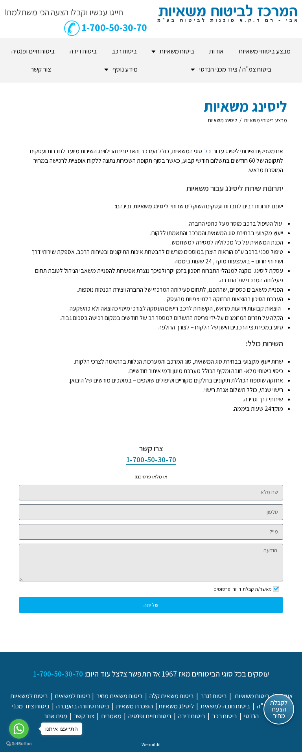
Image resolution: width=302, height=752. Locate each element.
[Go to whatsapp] (19, 729)
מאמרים (111, 716)
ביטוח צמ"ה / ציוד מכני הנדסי (235, 69)
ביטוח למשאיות (29, 695)
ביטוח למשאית (73, 695)
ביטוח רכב (124, 51)
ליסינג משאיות (222, 120)
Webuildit (151, 744)
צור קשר (41, 69)
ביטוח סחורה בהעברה (82, 706)
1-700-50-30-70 (151, 459)
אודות (216, 51)
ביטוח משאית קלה (171, 695)
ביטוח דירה (83, 51)
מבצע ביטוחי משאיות (265, 51)
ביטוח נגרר (214, 695)
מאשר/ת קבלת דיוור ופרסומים (243, 589)
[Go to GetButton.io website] (18, 743)
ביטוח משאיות (177, 51)
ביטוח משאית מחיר (119, 695)
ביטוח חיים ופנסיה (33, 51)
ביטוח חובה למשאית (225, 706)
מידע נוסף (125, 69)
